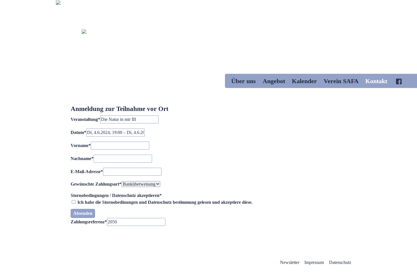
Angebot (274, 81)
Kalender (304, 81)
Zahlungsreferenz (89, 221)
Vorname (81, 145)
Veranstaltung (85, 119)
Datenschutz (340, 262)
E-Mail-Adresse (87, 171)
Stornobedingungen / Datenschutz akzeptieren (116, 195)
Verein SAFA (341, 81)
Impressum (314, 262)
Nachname (82, 158)
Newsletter (289, 262)
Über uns (243, 81)
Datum (78, 132)
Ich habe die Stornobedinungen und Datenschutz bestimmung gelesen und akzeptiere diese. (164, 202)
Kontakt (376, 81)
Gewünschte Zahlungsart (96, 184)
